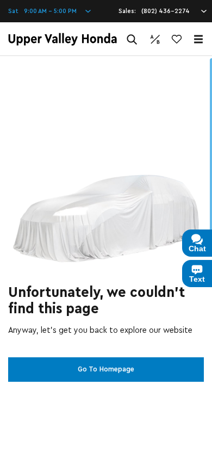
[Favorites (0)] (176, 39)
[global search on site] (132, 39)
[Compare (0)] (154, 39)
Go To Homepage (106, 369)
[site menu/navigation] (198, 39)
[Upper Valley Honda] (62, 39)
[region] (106, 257)
